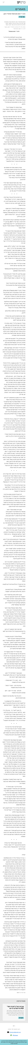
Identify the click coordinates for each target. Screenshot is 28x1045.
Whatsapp (15, 1035)
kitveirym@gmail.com (15, 1032)
